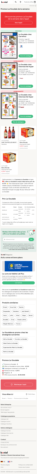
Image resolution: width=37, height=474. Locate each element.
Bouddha (5, 319)
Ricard (5, 307)
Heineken (16, 311)
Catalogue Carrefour (6, 424)
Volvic (5, 315)
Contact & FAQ (5, 442)
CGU (2, 467)
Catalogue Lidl (4, 419)
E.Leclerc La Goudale (21, 339)
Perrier (31, 315)
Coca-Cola (13, 307)
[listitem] (9, 138)
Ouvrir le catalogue (25, 56)
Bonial (3, 398)
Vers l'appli (18, 22)
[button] (18, 44)
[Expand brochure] (9, 45)
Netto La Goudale (8, 351)
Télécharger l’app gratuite (7, 412)
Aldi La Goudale (7, 339)
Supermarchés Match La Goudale (12, 347)
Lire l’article (18, 283)
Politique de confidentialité (25, 465)
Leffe (11, 315)
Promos (10, 398)
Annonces (32, 5)
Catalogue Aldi (4, 435)
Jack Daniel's (25, 311)
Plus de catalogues (18, 122)
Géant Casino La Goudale (10, 343)
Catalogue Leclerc (5, 421)
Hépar (24, 315)
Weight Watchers (8, 324)
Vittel (17, 315)
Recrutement (4, 447)
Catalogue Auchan (6, 431)
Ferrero (18, 324)
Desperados (6, 311)
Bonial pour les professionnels (9, 445)
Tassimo (21, 307)
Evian (12, 319)
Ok (31, 239)
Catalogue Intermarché (7, 433)
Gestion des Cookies (24, 467)
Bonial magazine (5, 410)
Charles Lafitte (21, 319)
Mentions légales (5, 465)
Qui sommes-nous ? (6, 407)
